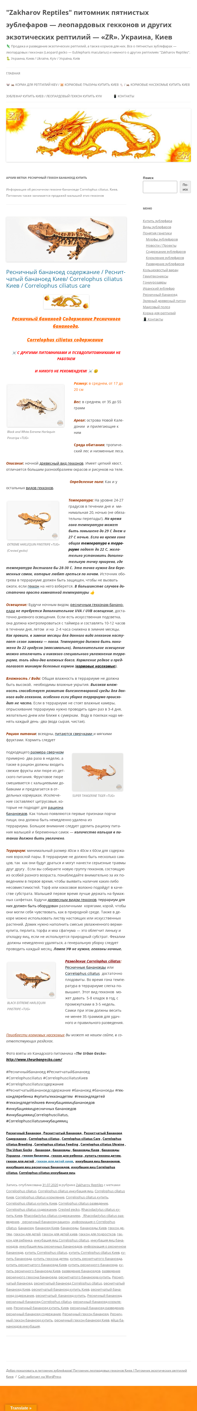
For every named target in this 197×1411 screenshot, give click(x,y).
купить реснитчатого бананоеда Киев (36, 1264)
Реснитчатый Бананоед (62, 1133)
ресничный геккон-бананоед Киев (81, 1320)
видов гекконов (39, 487)
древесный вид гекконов (61, 463)
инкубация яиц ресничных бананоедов (38, 1167)
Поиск (148, 177)
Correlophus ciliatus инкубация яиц (47, 1172)
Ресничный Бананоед (23, 1133)
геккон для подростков (97, 1234)
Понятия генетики (157, 233)
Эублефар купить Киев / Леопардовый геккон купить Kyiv (54, 96)
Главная (13, 73)
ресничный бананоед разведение (97, 1307)
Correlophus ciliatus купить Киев (31, 1203)
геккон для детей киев (54, 1161)
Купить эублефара (157, 220)
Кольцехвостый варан (160, 270)
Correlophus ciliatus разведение (83, 1203)
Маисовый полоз (156, 307)
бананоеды (61, 1150)
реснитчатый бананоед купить (61, 1295)
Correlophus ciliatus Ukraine (102, 1144)
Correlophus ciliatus (44, 1138)
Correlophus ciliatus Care (81, 1138)
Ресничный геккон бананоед (85, 1314)
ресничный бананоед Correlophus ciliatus (39, 1301)
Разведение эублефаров (165, 264)
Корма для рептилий (159, 313)
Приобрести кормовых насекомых (35, 1034)
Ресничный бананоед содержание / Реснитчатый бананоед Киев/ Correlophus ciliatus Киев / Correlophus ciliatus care (65, 278)
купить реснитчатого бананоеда (96, 1258)
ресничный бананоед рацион (45, 1221)
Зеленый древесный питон (164, 300)
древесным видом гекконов (72, 899)
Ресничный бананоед (36, 319)
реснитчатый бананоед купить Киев (60, 1289)
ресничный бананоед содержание (33, 1314)
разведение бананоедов (81, 1271)
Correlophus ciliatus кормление (39, 1197)
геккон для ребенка (67, 1155)
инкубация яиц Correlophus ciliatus (61, 1240)
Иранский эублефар (159, 288)
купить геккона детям (102, 1155)
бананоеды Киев (86, 1150)
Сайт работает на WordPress (39, 1376)
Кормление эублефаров (165, 257)
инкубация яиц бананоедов (97, 1161)
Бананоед (26, 1228)
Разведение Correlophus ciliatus (93, 961)
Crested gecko (69, 1209)
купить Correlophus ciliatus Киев (94, 1252)
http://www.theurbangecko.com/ (34, 1059)
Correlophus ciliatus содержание (65, 340)
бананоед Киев (47, 1228)
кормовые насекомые (95, 666)
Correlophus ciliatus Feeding (56, 1144)
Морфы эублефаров (162, 239)
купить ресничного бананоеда (92, 1264)
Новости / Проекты (161, 245)
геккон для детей (20, 1161)
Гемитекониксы (155, 276)
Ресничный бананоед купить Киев (41, 1307)
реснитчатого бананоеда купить (84, 1277)
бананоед (42, 1150)
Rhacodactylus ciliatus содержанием (52, 1215)
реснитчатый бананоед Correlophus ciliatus (68, 1283)
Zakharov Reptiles (89, 1185)
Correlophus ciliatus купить (87, 1197)
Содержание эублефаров (166, 251)
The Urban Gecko (19, 1150)
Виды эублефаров (157, 227)
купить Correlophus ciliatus (46, 1252)
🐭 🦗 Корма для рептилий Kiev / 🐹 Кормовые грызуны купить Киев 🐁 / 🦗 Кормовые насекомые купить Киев (98, 84)
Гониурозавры (154, 282)
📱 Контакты (123, 96)
